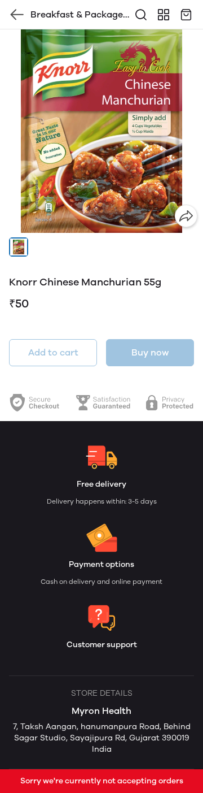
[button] (18, 247)
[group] (101, 131)
